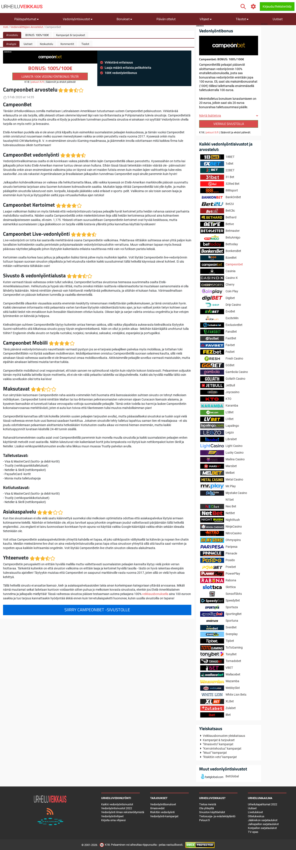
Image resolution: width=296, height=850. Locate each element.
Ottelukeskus (256, 816)
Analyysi (11, 44)
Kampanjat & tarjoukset (70, 35)
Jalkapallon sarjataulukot (263, 824)
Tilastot (241, 18)
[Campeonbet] (228, 45)
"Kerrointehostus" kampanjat (222, 748)
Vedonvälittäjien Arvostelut (26, 27)
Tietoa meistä (207, 804)
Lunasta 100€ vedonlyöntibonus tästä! (50, 76)
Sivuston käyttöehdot (212, 812)
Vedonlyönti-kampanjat (164, 816)
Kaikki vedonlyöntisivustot (117, 804)
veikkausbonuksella (155, 594)
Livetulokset (255, 812)
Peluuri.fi (204, 820)
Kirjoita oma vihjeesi (113, 820)
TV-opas (253, 832)
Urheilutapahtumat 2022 (262, 804)
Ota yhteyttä (206, 808)
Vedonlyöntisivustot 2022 (116, 808)
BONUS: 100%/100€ (37, 35)
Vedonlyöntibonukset (163, 804)
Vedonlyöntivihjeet (112, 816)
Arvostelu (12, 35)
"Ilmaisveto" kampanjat (218, 744)
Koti (5, 27)
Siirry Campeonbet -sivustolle (97, 609)
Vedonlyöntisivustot (77, 18)
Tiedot (85, 44)
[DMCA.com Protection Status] (200, 844)
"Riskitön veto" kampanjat (220, 757)
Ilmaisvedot (157, 808)
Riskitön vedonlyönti (162, 812)
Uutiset (278, 18)
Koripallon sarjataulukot (262, 828)
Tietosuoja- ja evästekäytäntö (217, 816)
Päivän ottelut (166, 18)
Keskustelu (46, 44)
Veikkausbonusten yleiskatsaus (224, 735)
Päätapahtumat (25, 18)
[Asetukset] (253, 6)
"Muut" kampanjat (215, 752)
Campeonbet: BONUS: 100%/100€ (221, 59)
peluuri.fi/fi (37, 81)
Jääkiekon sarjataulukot (262, 820)
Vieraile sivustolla (228, 123)
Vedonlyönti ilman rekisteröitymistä (122, 812)
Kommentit (67, 44)
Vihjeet (205, 18)
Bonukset (123, 18)
